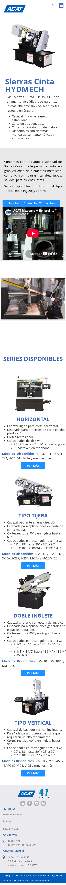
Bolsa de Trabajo (11, 829)
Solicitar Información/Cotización (31, 203)
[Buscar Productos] (53, 5)
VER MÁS (33, 466)
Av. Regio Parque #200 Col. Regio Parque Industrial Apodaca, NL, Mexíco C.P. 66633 (22, 861)
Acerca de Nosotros (12, 814)
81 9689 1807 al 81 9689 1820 (22, 845)
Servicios (7, 821)
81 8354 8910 (14, 841)
